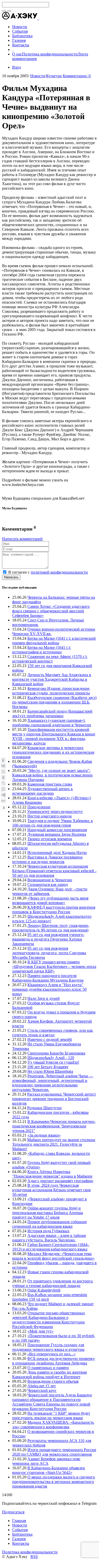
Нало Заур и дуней (43, 998)
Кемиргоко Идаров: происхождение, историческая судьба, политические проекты (51, 690)
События (20, 1530)
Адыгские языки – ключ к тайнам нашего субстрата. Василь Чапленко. (49, 1237)
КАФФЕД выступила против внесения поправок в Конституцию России (53, 909)
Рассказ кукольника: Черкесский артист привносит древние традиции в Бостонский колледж (54, 1098)
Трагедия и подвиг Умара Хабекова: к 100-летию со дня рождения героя (52, 822)
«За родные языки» (44, 1135)
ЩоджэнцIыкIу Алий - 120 (50, 1058)
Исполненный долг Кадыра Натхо (57, 852)
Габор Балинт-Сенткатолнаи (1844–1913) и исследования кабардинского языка (50, 1246)
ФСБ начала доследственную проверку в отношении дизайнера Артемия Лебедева (53, 1360)
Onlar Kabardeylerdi (43, 1290)
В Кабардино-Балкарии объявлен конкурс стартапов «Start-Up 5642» (48, 1470)
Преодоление (39, 807)
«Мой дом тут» (40, 1331)
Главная (19, 1520)
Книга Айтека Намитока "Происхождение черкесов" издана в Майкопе (52, 1173)
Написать (11, 577)
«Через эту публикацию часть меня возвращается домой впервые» (50, 900)
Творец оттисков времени (49, 839)
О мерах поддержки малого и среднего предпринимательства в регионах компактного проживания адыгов (53, 1481)
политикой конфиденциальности (59, 572)
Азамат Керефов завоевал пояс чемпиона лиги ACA (46, 1461)
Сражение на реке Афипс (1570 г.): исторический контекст (49, 658)
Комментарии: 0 (77, 76)
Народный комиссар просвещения (57, 830)
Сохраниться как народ (47, 884)
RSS (34, 1556)
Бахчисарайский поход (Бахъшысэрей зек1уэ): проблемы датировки (52, 713)
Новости (37, 76)
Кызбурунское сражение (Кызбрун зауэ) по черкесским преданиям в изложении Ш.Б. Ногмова (54, 702)
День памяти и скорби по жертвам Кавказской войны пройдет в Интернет (49, 1374)
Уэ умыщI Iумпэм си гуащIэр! (53, 1062)
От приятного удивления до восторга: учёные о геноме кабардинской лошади (52, 1283)
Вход (16, 67)
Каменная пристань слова (49, 784)
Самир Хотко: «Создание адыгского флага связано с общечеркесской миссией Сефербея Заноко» (51, 611)
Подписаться (13, 1512)
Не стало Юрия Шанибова (50, 1071)
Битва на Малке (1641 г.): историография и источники (41, 649)
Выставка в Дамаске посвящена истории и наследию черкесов (47, 859)
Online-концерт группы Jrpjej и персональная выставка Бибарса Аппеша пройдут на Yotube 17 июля (47, 1212)
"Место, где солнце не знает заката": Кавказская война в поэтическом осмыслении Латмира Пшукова (52, 775)
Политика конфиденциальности (50, 54)
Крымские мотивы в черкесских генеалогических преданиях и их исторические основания (53, 752)
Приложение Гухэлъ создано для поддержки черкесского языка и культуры (48, 1347)
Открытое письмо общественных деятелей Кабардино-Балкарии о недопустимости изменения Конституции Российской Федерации (48, 1320)
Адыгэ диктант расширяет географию (60, 1181)
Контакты (20, 1543)
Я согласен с (48, 572)
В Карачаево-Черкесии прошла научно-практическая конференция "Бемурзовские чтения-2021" (53, 1126)
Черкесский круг (42, 1390)
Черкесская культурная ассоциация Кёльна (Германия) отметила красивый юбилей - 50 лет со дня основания (54, 870)
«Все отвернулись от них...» (51, 1354)
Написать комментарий (22, 539)
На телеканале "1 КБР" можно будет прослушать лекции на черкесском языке (51, 1415)
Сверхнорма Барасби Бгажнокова (56, 1053)
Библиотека (22, 1534)
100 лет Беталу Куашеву (48, 1067)
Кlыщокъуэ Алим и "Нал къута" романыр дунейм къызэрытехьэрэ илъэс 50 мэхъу (49, 989)
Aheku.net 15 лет (41, 1386)
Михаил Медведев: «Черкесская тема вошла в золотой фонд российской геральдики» (53, 1256)
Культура (54, 76)
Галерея (19, 1539)
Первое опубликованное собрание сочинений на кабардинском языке (49, 1224)
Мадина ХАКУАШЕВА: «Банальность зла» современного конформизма (53, 1424)
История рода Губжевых (48, 1231)
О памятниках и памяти (48, 1367)
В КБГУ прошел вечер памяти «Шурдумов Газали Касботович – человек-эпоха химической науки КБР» (54, 966)
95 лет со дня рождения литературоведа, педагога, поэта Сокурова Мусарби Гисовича (49, 953)
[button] (38, 18)
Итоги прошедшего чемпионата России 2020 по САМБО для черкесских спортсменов (54, 1452)
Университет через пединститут (55, 811)
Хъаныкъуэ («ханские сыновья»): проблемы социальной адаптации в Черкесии (51, 722)
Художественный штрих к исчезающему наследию (42, 791)
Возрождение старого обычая (52, 1381)
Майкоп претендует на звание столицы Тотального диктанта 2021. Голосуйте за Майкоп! (53, 1144)
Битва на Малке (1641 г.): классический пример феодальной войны (54, 640)
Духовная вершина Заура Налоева (56, 834)
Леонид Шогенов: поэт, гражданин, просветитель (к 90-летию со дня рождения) (50, 927)
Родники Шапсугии (44, 1108)
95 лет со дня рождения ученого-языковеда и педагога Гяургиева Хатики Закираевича (48, 939)
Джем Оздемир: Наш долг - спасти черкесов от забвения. (49, 891)
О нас (17, 54)
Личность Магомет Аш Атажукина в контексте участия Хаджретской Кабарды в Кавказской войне (51, 679)
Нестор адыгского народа (49, 816)
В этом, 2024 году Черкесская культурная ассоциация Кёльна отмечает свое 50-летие (51, 1190)
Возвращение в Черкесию (49, 880)
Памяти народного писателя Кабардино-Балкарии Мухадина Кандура (48, 977)
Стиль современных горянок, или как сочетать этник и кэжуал (52, 1032)
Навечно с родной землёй (49, 1039)
